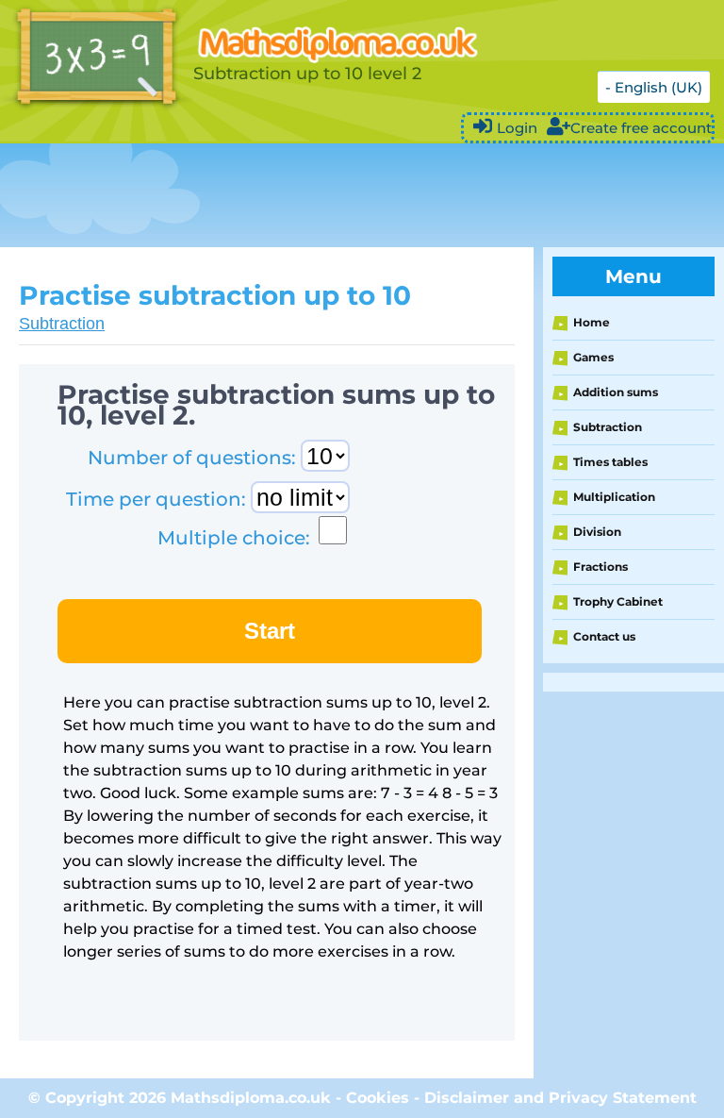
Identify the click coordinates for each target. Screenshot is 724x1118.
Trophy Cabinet (618, 601)
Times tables (610, 462)
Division (597, 532)
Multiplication (614, 497)
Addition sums (615, 392)
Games (593, 357)
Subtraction (62, 323)
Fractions (600, 566)
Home (591, 322)
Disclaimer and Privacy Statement (560, 1098)
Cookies (377, 1098)
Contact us (604, 636)
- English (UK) (653, 87)
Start (269, 630)
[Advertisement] (343, 195)
